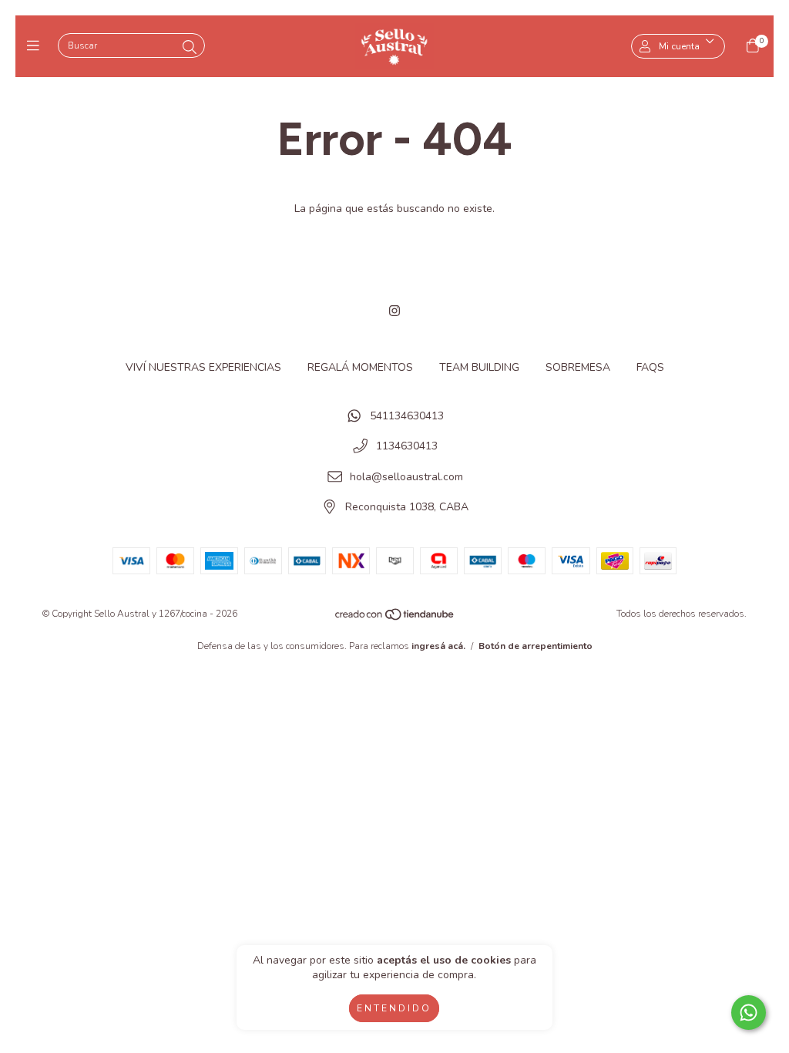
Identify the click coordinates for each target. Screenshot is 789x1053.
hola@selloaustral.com (406, 476)
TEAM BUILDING (479, 367)
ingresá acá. (438, 646)
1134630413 (407, 446)
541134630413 (407, 416)
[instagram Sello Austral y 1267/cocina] (394, 311)
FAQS (650, 367)
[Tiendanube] (395, 618)
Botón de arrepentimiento (535, 646)
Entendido (394, 1008)
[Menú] (36, 46)
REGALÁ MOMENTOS (360, 367)
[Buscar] (189, 48)
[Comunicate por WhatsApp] (748, 1012)
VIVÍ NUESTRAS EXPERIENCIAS (203, 367)
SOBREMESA (578, 367)
